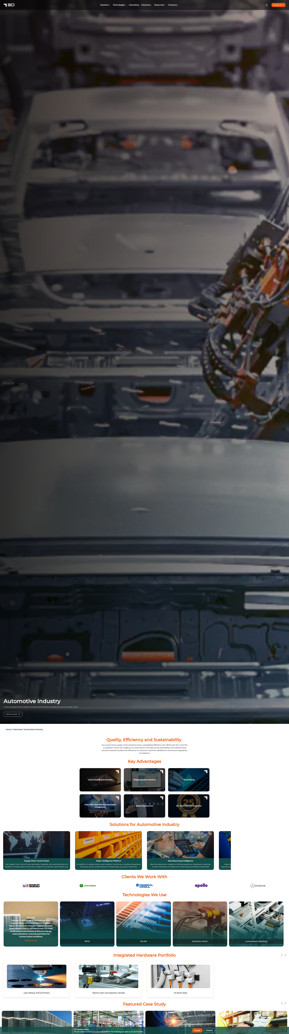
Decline (209, 1030)
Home (8, 729)
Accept (197, 1030)
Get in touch (11, 714)
